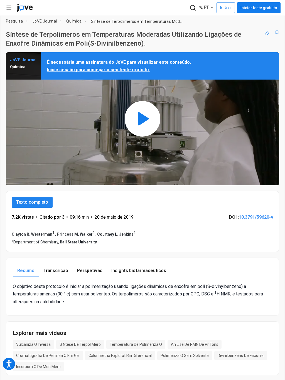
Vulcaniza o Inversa (33, 344)
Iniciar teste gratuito (258, 8)
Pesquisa (14, 21)
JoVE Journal (44, 21)
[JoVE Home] (25, 8)
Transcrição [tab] (55, 270)
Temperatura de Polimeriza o (136, 344)
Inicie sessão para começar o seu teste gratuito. (98, 69)
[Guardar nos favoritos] (277, 32)
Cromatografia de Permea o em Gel (48, 355)
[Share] (267, 32)
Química (74, 21)
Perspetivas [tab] (89, 270)
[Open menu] (8, 7)
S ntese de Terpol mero (80, 344)
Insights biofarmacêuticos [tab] (138, 270)
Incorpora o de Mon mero (38, 366)
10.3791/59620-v (256, 217)
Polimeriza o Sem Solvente (185, 355)
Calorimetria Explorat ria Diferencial (120, 355)
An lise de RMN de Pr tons (194, 344)
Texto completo (32, 202)
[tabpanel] (142, 294)
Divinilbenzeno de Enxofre (241, 355)
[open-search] (193, 8)
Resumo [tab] (26, 270)
